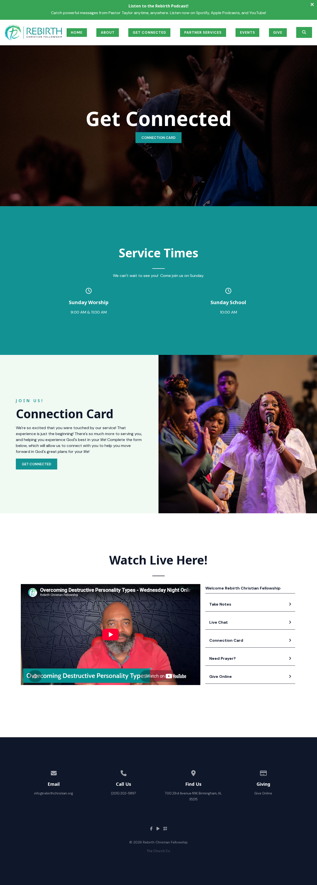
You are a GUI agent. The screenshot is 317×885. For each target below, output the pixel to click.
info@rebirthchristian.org (53, 793)
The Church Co (158, 851)
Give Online (263, 793)
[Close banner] (312, 5)
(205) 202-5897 (123, 793)
